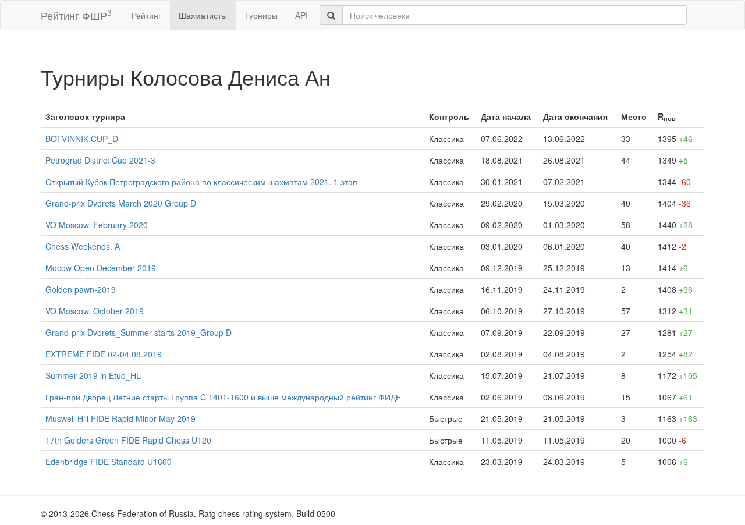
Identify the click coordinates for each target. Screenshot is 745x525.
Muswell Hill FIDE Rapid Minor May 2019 (120, 418)
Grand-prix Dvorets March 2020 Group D (120, 203)
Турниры (261, 15)
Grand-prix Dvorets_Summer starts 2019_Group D (138, 332)
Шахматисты (203, 15)
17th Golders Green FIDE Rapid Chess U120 (128, 440)
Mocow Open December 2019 (100, 268)
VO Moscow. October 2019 (94, 311)
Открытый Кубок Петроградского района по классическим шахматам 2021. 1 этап (201, 181)
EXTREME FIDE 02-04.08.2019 (103, 354)
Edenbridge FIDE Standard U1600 (108, 461)
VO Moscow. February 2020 (96, 224)
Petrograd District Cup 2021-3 (100, 160)
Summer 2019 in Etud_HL (93, 375)
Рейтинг (146, 15)
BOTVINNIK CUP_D (81, 138)
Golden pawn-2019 (80, 289)
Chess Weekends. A (82, 246)
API (301, 15)
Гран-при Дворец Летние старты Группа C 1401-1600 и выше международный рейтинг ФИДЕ (223, 397)
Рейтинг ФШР (76, 15)
